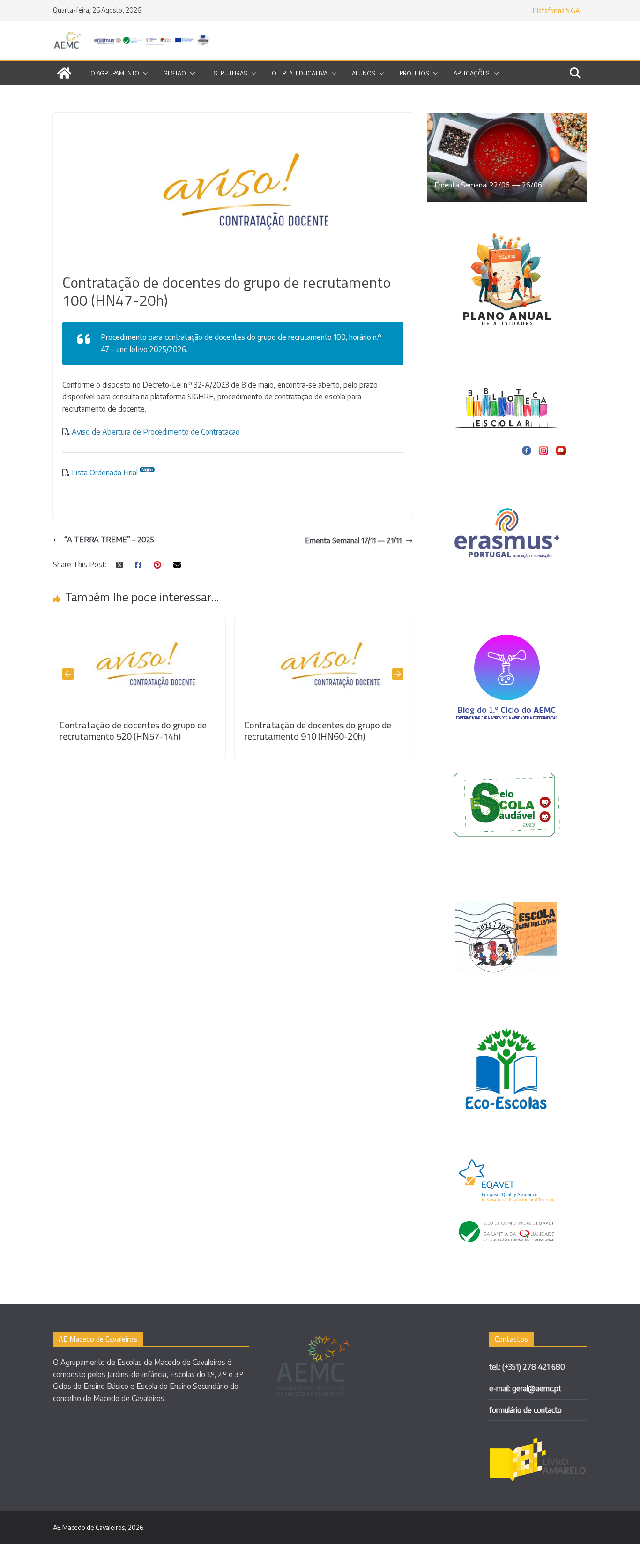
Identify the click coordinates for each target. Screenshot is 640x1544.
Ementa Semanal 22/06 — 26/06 (488, 184)
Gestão (175, 72)
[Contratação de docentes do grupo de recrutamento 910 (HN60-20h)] (213, 624)
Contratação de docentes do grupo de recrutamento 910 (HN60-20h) (209, 730)
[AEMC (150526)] (64, 73)
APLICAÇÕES (472, 72)
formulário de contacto (525, 1410)
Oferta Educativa (299, 72)
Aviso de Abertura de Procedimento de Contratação (155, 431)
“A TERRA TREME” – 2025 (109, 539)
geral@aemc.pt (536, 1388)
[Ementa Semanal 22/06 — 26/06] (507, 118)
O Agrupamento (114, 72)
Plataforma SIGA (556, 11)
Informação (343, 725)
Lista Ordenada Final (105, 472)
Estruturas (228, 72)
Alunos (363, 72)
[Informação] (398, 624)
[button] (144, 73)
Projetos (414, 72)
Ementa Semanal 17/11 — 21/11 (353, 540)
